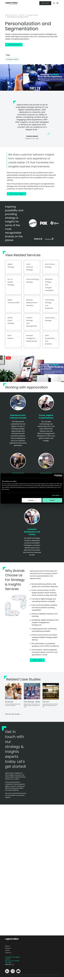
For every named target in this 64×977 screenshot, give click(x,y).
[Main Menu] (56, 3)
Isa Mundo (9, 702)
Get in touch (45, 3)
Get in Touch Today (16, 194)
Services (21, 15)
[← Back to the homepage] (11, 939)
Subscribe (8, 964)
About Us (7, 946)
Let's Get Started (13, 45)
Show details (55, 495)
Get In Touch (37, 660)
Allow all (52, 500)
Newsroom (8, 948)
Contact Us (8, 952)
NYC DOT (46, 702)
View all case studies (12, 714)
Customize (31, 500)
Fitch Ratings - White (32, 702)
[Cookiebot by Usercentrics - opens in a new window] (55, 475)
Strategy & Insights (32, 15)
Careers (7, 950)
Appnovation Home (11, 3)
